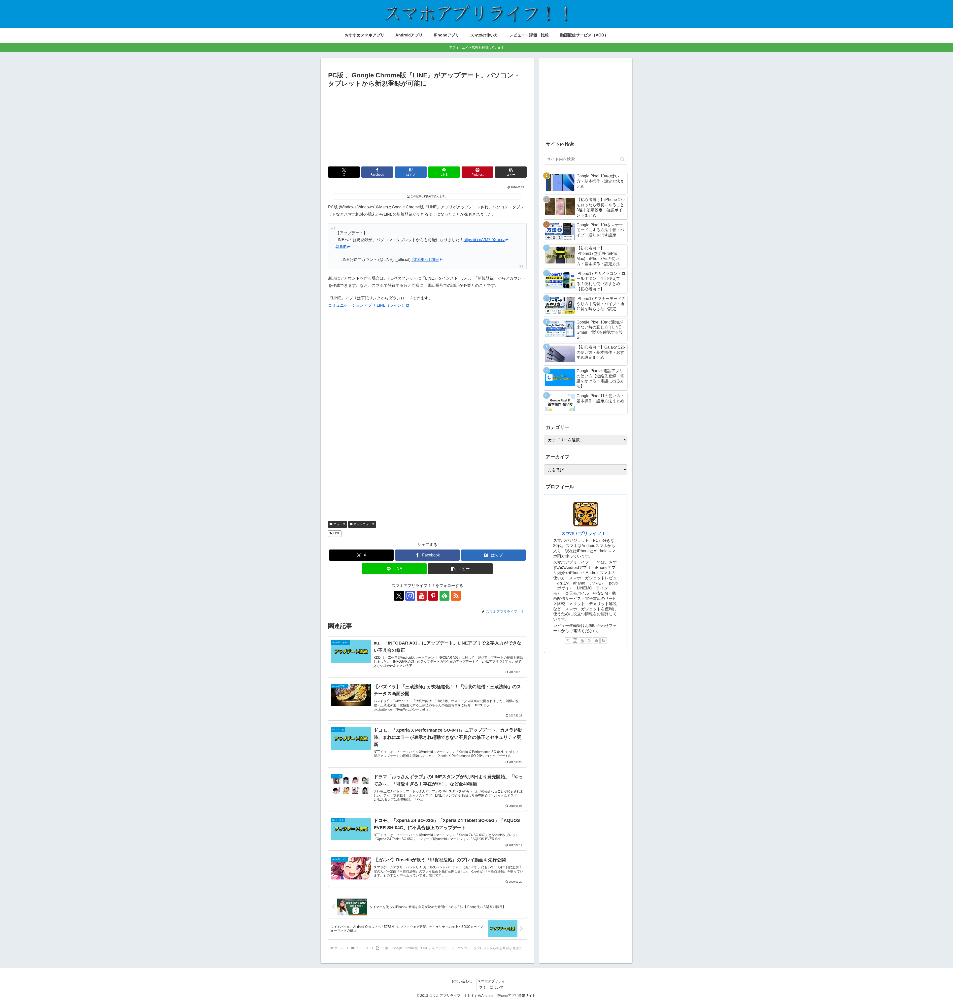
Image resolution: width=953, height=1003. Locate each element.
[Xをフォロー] (399, 596)
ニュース (339, 524)
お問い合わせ (461, 981)
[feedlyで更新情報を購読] (444, 596)
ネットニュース (364, 524)
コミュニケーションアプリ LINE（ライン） (367, 305)
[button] (511, 172)
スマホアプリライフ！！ (585, 533)
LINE (336, 533)
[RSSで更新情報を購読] (456, 596)
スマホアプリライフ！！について (491, 984)
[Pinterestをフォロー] (433, 596)
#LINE (341, 247)
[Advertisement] (427, 126)
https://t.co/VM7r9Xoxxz (484, 240)
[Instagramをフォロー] (410, 596)
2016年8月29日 (425, 260)
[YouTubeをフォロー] (422, 596)
